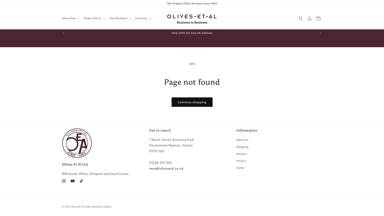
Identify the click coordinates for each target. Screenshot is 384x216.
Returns (241, 154)
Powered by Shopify (101, 206)
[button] (70, 18)
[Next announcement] (320, 33)
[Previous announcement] (63, 33)
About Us (242, 140)
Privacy (241, 161)
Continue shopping (192, 102)
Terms (240, 168)
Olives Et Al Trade (80, 206)
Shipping (242, 147)
